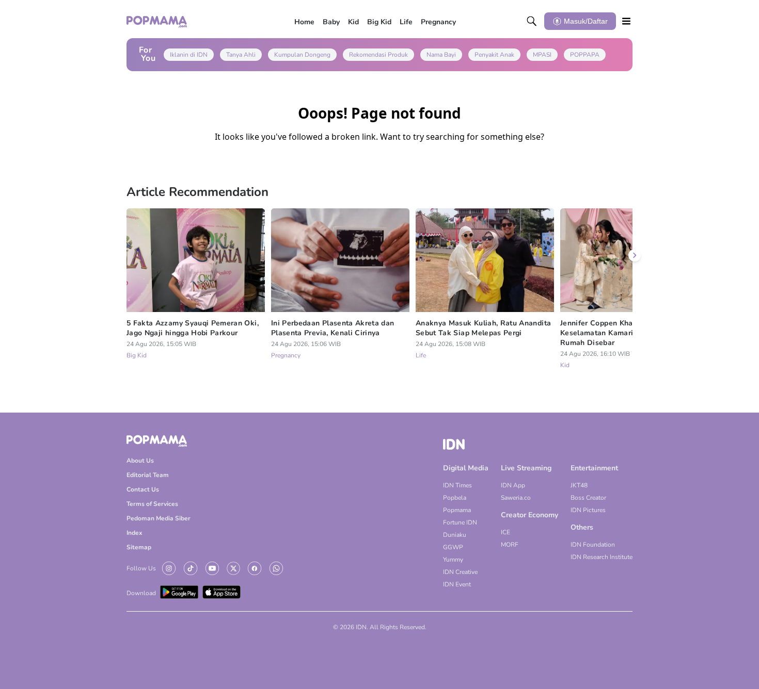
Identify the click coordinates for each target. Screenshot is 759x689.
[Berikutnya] (634, 255)
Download (141, 593)
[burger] (626, 21)
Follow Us (141, 568)
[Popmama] (157, 21)
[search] (532, 21)
